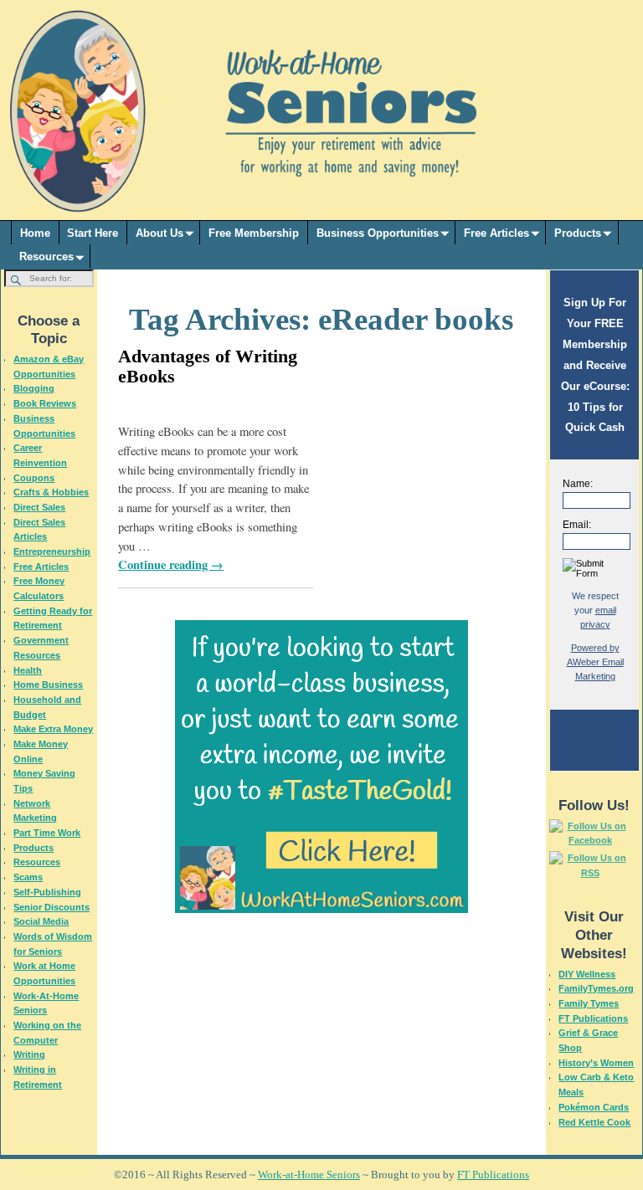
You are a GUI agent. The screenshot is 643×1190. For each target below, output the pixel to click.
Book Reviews (44, 403)
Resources (46, 256)
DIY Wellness (586, 974)
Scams (28, 877)
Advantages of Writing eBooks (207, 366)
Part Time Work (46, 833)
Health (27, 670)
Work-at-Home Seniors (309, 1174)
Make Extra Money (53, 729)
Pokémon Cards (593, 1107)
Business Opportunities (377, 233)
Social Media (41, 921)
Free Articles (496, 233)
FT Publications (593, 1018)
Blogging (33, 388)
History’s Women (596, 1063)
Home (35, 233)
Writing (29, 1054)
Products (577, 233)
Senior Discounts (51, 907)
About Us (159, 233)
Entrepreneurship (51, 551)
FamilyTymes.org (596, 988)
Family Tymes (588, 1003)
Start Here (92, 233)
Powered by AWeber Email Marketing (595, 662)
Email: (577, 525)
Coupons (33, 478)
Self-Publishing (47, 892)
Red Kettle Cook (594, 1122)
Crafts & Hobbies (51, 492)
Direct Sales (39, 507)
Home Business (48, 685)
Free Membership (253, 233)
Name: (578, 484)
